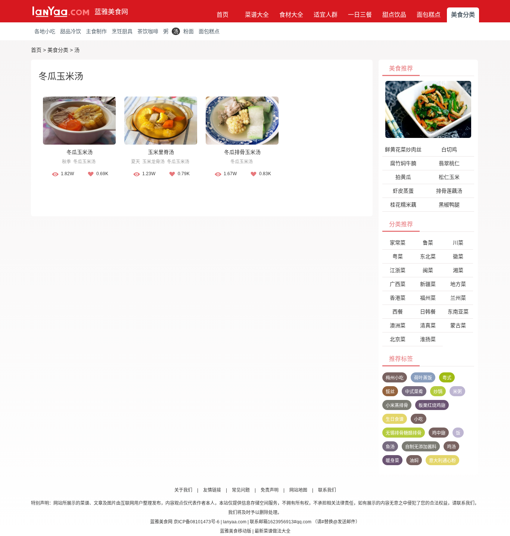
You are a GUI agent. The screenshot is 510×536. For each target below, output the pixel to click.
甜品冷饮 (70, 31)
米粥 (457, 391)
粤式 (446, 378)
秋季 (66, 161)
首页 (222, 15)
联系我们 (327, 490)
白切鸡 (449, 149)
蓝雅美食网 (111, 12)
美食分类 (463, 15)
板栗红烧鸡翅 (432, 405)
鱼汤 (390, 447)
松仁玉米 (449, 177)
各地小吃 (44, 31)
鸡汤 (451, 447)
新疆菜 (428, 284)
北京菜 (397, 339)
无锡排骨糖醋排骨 (404, 433)
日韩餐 (428, 312)
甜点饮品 (394, 15)
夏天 (135, 161)
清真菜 (428, 325)
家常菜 (397, 243)
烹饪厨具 (122, 31)
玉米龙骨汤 (153, 161)
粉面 (188, 31)
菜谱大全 (257, 15)
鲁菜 (428, 243)
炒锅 (437, 391)
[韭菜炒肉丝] (428, 109)
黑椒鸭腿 (449, 205)
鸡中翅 (438, 433)
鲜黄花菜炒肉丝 (403, 149)
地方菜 (458, 284)
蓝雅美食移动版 (235, 531)
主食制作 (96, 31)
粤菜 (397, 256)
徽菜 (458, 256)
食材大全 (291, 15)
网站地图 (298, 490)
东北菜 (428, 256)
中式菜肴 (414, 391)
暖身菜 (392, 460)
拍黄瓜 (403, 177)
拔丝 (390, 391)
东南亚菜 (458, 312)
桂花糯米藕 (403, 205)
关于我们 (183, 490)
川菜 (458, 243)
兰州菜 (458, 298)
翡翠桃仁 (449, 163)
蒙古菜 (458, 325)
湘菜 (458, 270)
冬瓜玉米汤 (79, 152)
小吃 (418, 419)
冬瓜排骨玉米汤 (242, 152)
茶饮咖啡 (147, 31)
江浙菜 (397, 270)
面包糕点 (429, 15)
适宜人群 (326, 15)
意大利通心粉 (442, 460)
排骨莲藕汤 (449, 191)
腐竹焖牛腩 (403, 163)
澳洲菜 (397, 325)
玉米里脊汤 (161, 152)
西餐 (397, 312)
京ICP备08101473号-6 (197, 521)
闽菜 (428, 270)
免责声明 (270, 490)
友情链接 (212, 490)
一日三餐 (360, 15)
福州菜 (428, 298)
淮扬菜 (428, 339)
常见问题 (241, 490)
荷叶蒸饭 (423, 378)
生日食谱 (395, 419)
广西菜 (397, 284)
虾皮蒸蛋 (403, 191)
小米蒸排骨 (397, 405)
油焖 (414, 460)
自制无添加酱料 (420, 447)
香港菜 (397, 298)
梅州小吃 (395, 378)
